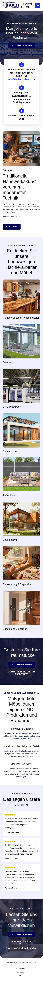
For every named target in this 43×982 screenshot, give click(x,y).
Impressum (21, 972)
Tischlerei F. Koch (26, 5)
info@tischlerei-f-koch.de (21, 79)
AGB (21, 975)
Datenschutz (20, 968)
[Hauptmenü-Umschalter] (37, 5)
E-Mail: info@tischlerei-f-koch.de (22, 948)
